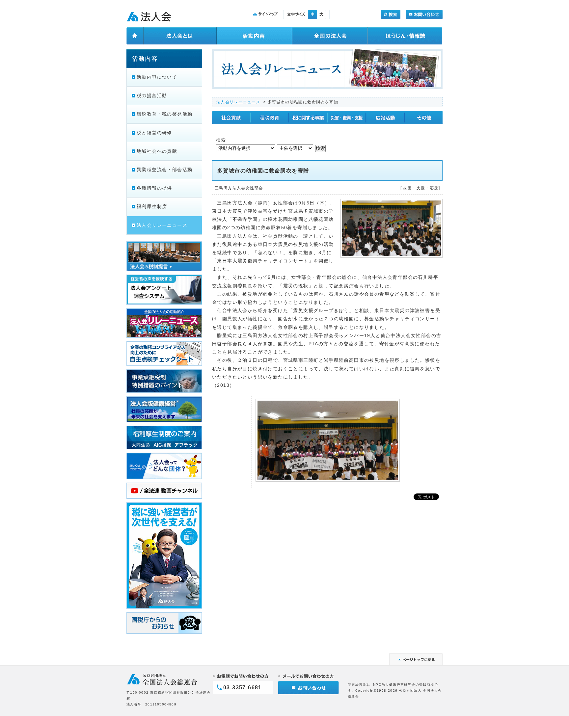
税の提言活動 (152, 95)
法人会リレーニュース (238, 102)
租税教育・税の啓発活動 (164, 114)
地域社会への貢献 (157, 151)
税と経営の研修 (154, 132)
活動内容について (157, 77)
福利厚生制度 (152, 206)
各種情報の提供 (154, 188)
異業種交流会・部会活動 (164, 169)
